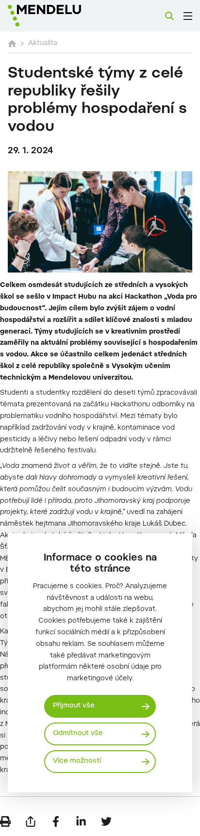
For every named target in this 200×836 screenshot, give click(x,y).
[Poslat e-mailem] (30, 821)
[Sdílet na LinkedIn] (81, 821)
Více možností (77, 761)
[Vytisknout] (5, 821)
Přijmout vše (74, 706)
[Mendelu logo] (56, 16)
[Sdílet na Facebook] (55, 821)
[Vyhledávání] (169, 16)
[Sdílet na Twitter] (106, 821)
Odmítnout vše (78, 733)
